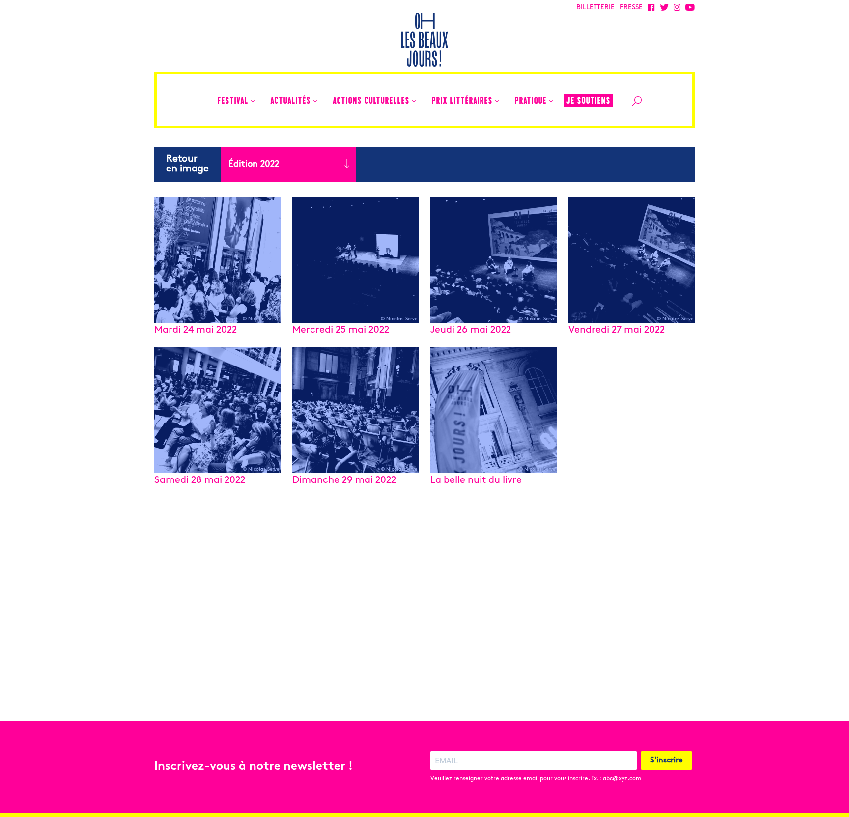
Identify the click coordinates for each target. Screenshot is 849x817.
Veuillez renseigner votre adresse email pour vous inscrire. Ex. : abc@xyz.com (535, 779)
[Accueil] (204, 100)
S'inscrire (666, 760)
